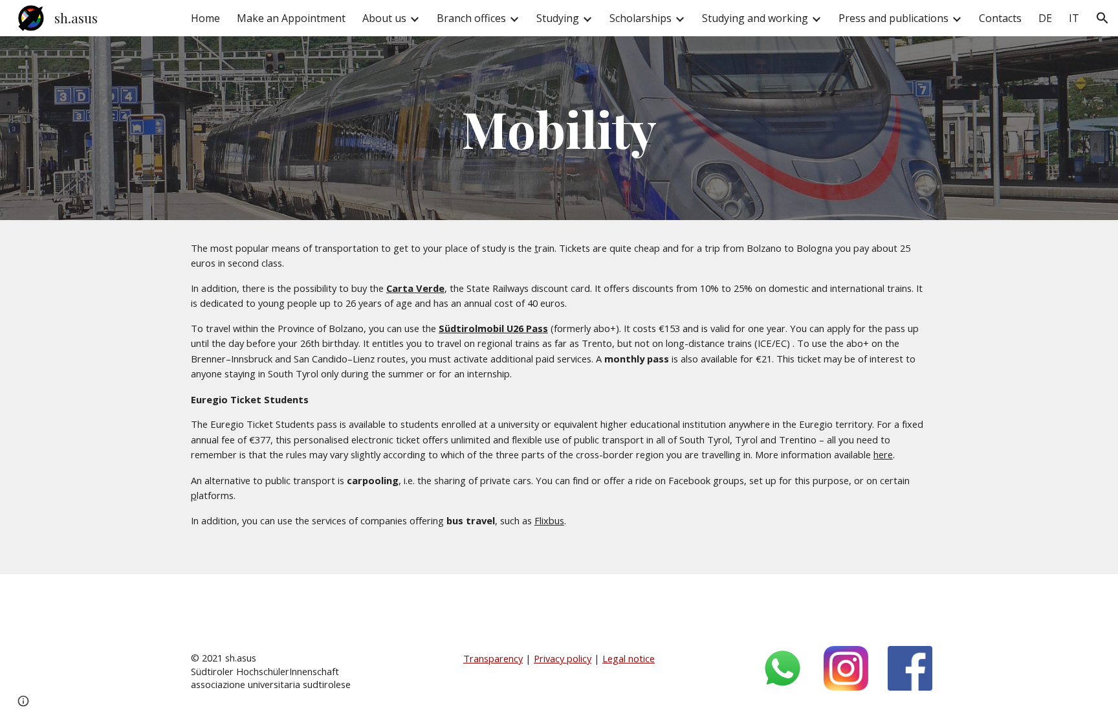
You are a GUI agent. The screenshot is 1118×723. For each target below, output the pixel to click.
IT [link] (1074, 18)
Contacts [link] (1000, 18)
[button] (1102, 18)
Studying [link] (557, 18)
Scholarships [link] (640, 18)
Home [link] (205, 18)
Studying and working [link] (755, 18)
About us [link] (384, 18)
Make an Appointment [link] (291, 18)
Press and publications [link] (893, 18)
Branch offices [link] (471, 18)
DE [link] (1045, 18)
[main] (559, 128)
